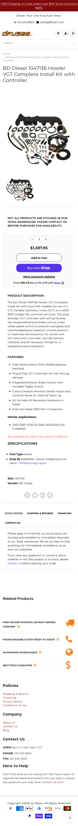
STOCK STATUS (14, 513)
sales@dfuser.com (52, 22)
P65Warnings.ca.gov (33, 463)
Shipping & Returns (15, 694)
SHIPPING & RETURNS (40, 513)
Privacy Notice (12, 701)
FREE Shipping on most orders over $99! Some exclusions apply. (39, 5)
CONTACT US (12, 522)
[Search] (72, 43)
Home (6, 53)
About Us (9, 722)
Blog (6, 730)
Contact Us (10, 726)
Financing (9, 697)
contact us (15, 563)
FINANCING (65, 513)
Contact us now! (52, 782)
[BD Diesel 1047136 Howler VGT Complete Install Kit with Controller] (39, 139)
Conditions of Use (14, 705)
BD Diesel (25, 483)
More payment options (39, 276)
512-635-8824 (25, 22)
